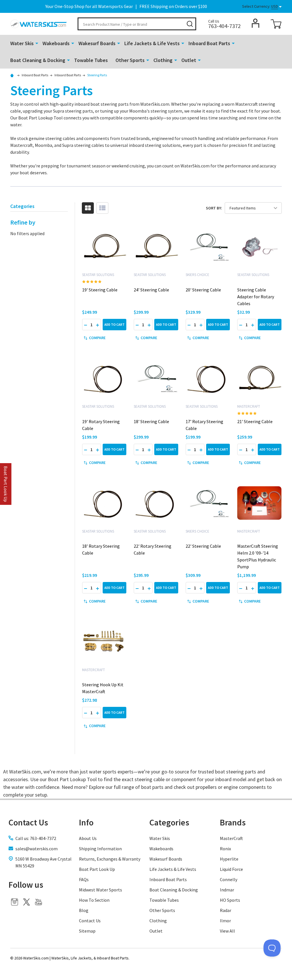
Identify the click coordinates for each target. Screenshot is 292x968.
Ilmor (225, 920)
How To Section (94, 900)
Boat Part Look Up (97, 869)
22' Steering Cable (203, 546)
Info (86, 822)
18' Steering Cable (151, 421)
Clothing (163, 60)
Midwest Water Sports (100, 890)
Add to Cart (114, 324)
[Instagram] (15, 902)
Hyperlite (229, 859)
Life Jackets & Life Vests (152, 43)
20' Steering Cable (203, 290)
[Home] (12, 75)
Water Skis (22, 43)
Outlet (188, 60)
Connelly (228, 879)
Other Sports (130, 60)
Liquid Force (231, 869)
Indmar (227, 890)
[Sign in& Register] (255, 23)
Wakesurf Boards (96, 43)
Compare (97, 337)
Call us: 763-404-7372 (35, 838)
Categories (169, 822)
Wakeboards (56, 43)
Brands (233, 822)
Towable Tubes (91, 60)
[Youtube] (38, 902)
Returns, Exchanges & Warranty (109, 859)
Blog (83, 910)
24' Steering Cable (151, 290)
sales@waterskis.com (36, 848)
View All (227, 931)
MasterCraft (231, 838)
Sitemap (87, 931)
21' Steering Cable (255, 421)
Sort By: (214, 208)
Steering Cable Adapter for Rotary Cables (255, 296)
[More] (36, 43)
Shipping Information (100, 848)
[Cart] (276, 24)
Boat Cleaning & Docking (37, 60)
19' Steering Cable (99, 290)
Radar (225, 910)
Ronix (225, 848)
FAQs (84, 879)
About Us (88, 838)
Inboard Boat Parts (209, 43)
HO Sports (230, 900)
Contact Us (90, 920)
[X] (27, 902)
